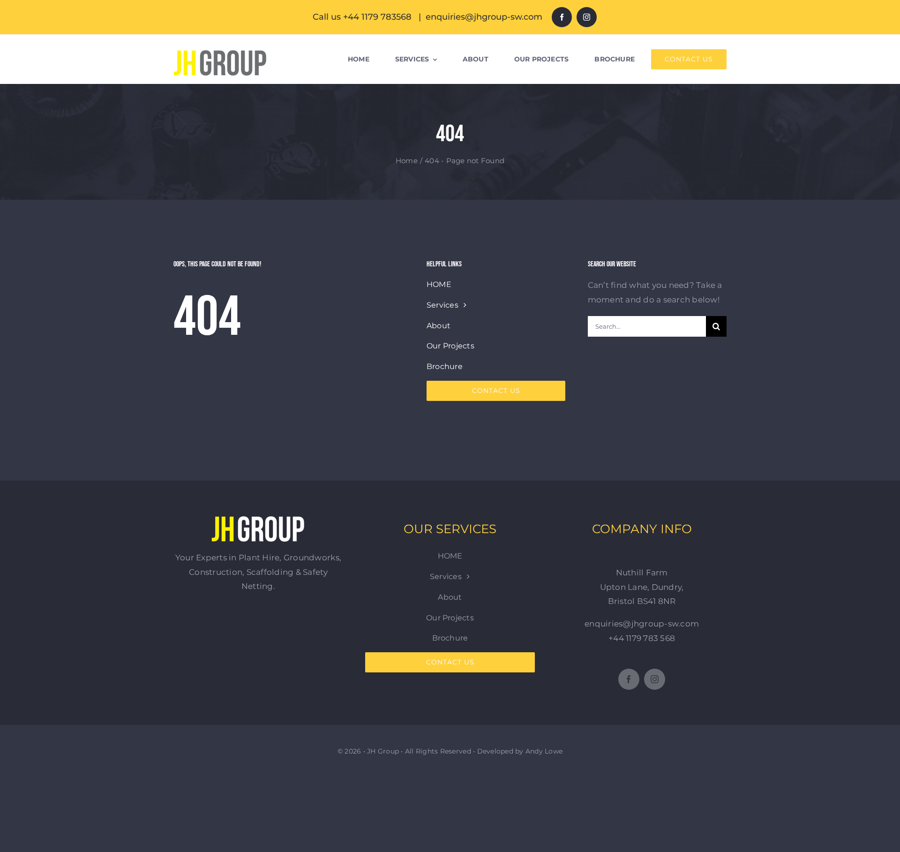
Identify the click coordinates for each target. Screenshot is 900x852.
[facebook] (562, 17)
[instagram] (587, 17)
